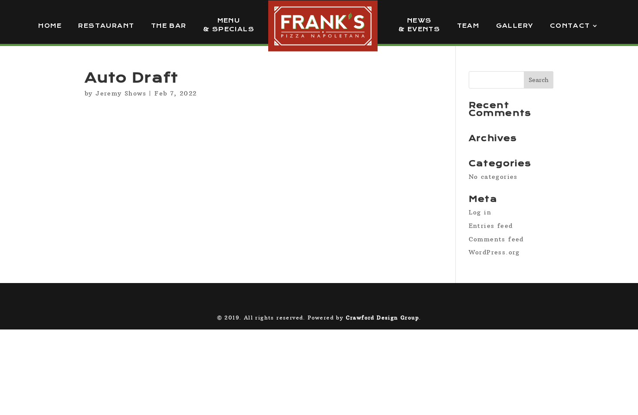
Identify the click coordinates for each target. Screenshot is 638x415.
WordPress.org (494, 252)
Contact (570, 26)
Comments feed (496, 239)
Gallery (514, 26)
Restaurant (106, 26)
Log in (480, 212)
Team (468, 26)
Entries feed (491, 226)
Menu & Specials (228, 25)
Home (50, 26)
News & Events (419, 25)
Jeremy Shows (120, 93)
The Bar (169, 26)
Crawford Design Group (382, 317)
